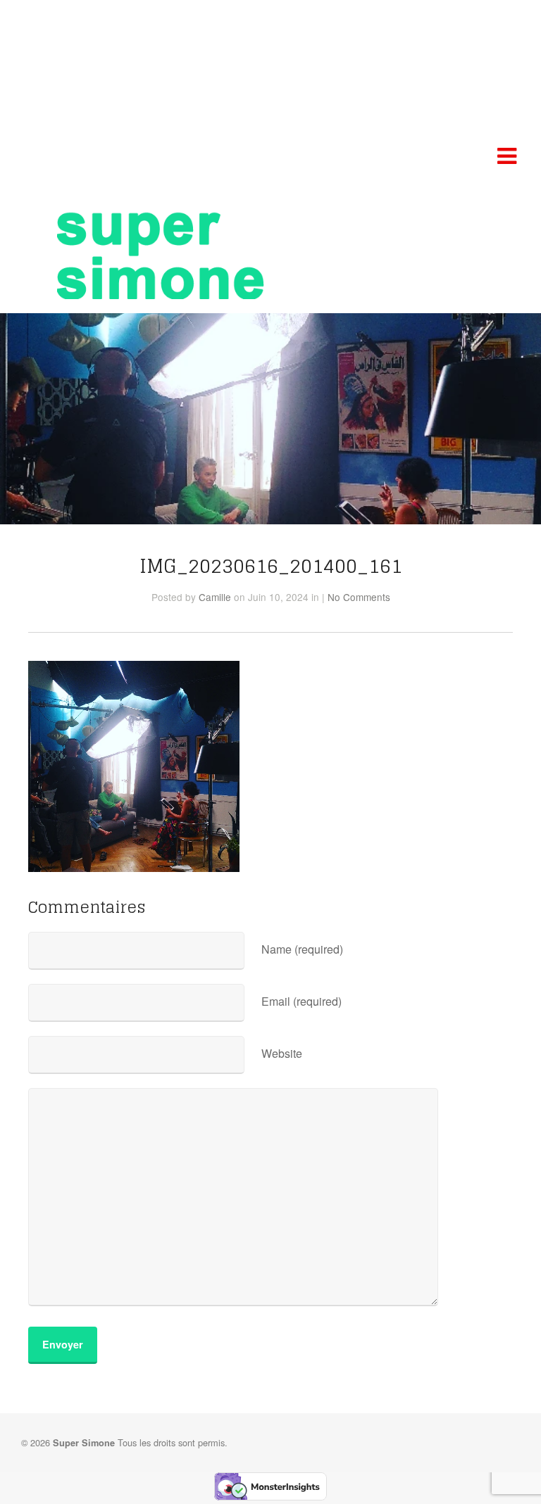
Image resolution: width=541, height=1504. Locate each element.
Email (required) (301, 1001)
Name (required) (302, 949)
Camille (215, 597)
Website (281, 1053)
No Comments (359, 597)
